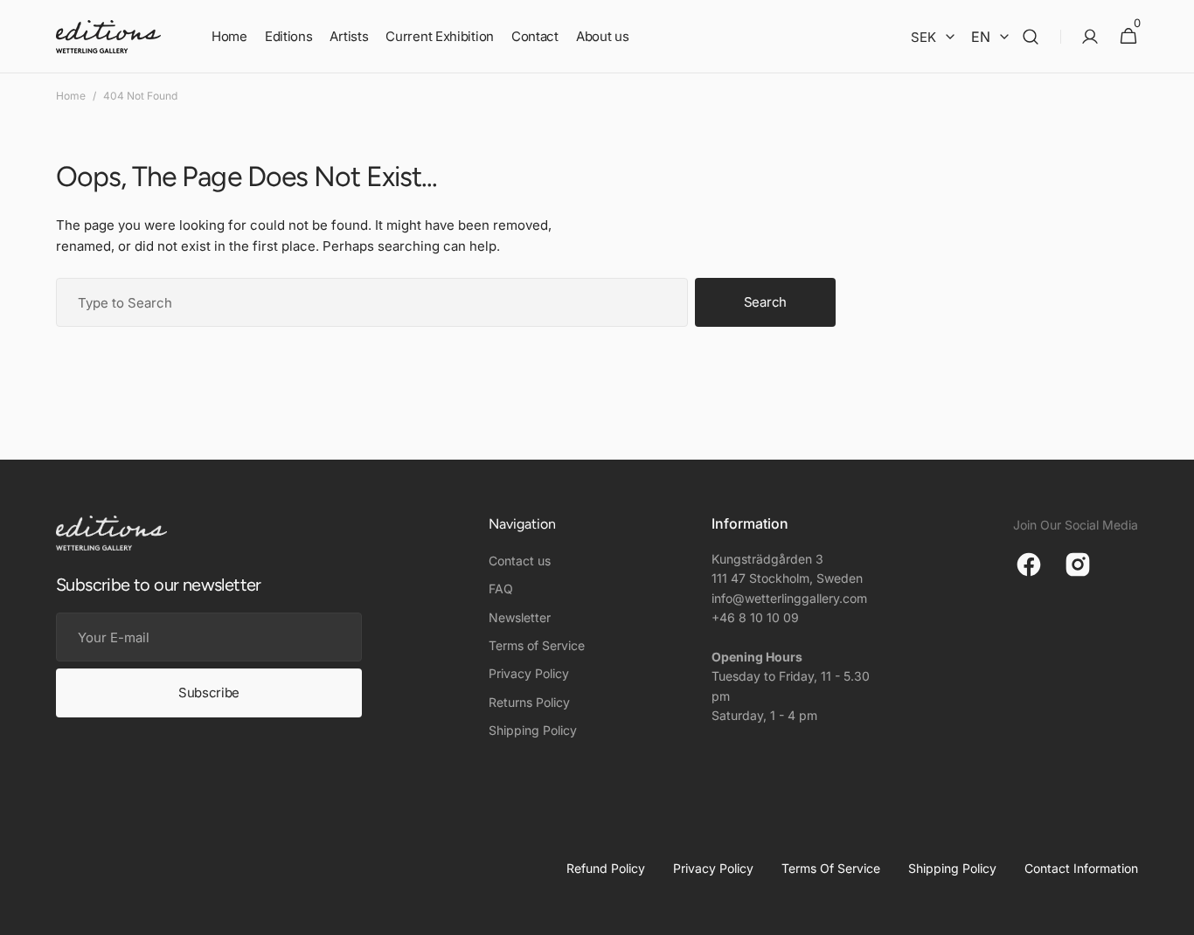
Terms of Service (537, 645)
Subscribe (208, 692)
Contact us (520, 560)
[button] (1030, 36)
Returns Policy (529, 702)
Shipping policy (952, 868)
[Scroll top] (1173, 914)
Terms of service (830, 868)
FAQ (501, 588)
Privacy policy (713, 868)
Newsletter (520, 617)
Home (71, 95)
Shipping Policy (533, 730)
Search (765, 302)
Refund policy (605, 868)
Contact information (1081, 868)
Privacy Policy (529, 673)
